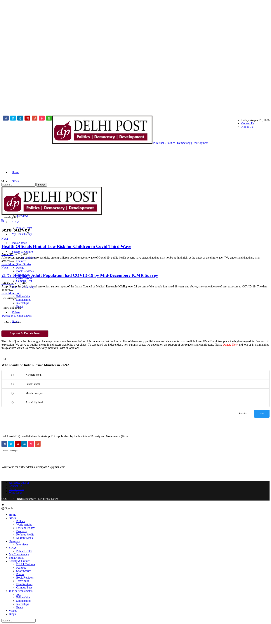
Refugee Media (25, 534)
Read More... (9, 264)
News (15, 181)
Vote (262, 413)
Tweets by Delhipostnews (16, 315)
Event (19, 607)
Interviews (22, 215)
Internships (22, 303)
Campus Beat (24, 280)
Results (242, 413)
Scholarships (23, 299)
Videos (16, 312)
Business (21, 531)
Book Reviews (25, 271)
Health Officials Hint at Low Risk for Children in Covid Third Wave (66, 246)
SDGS (16, 221)
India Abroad (19, 242)
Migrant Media (25, 537)
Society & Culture (22, 251)
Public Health (24, 551)
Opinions (14, 541)
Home (15, 172)
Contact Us (247, 123)
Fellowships (23, 296)
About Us (247, 126)
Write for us (15, 492)
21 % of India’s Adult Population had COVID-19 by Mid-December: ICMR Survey (79, 275)
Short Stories (23, 264)
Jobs (18, 293)
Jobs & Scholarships (20, 590)
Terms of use (16, 489)
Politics (20, 521)
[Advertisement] (16, 56)
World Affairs (24, 524)
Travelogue (22, 580)
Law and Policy (25, 527)
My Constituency (22, 234)
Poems (20, 267)
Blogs (12, 614)
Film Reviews (24, 584)
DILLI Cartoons (25, 564)
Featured (21, 261)
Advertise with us (19, 482)
